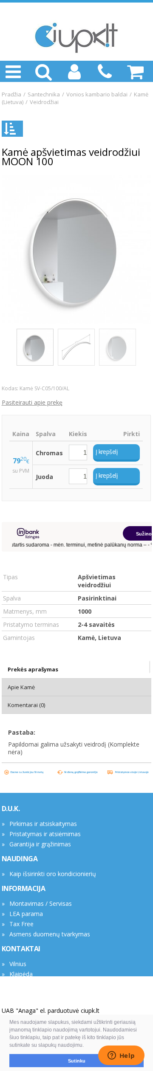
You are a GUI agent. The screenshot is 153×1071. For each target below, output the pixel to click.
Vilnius (17, 964)
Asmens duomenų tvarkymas (49, 934)
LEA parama (26, 914)
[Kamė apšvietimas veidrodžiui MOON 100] (77, 249)
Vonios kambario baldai (97, 94)
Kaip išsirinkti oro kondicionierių (52, 874)
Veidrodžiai (44, 102)
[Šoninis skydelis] (12, 129)
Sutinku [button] (76, 1060)
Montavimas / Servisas (40, 903)
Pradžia (11, 94)
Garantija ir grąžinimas (40, 844)
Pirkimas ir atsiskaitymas (43, 824)
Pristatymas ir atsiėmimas (45, 834)
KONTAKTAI (21, 948)
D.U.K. (11, 808)
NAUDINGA (20, 858)
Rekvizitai (22, 984)
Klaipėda (21, 974)
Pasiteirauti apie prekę (32, 402)
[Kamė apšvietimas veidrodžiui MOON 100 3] (117, 347)
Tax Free (21, 924)
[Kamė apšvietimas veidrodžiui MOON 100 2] (76, 347)
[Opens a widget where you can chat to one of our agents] (121, 1056)
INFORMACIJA (23, 888)
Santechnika (44, 94)
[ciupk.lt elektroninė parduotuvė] (77, 38)
